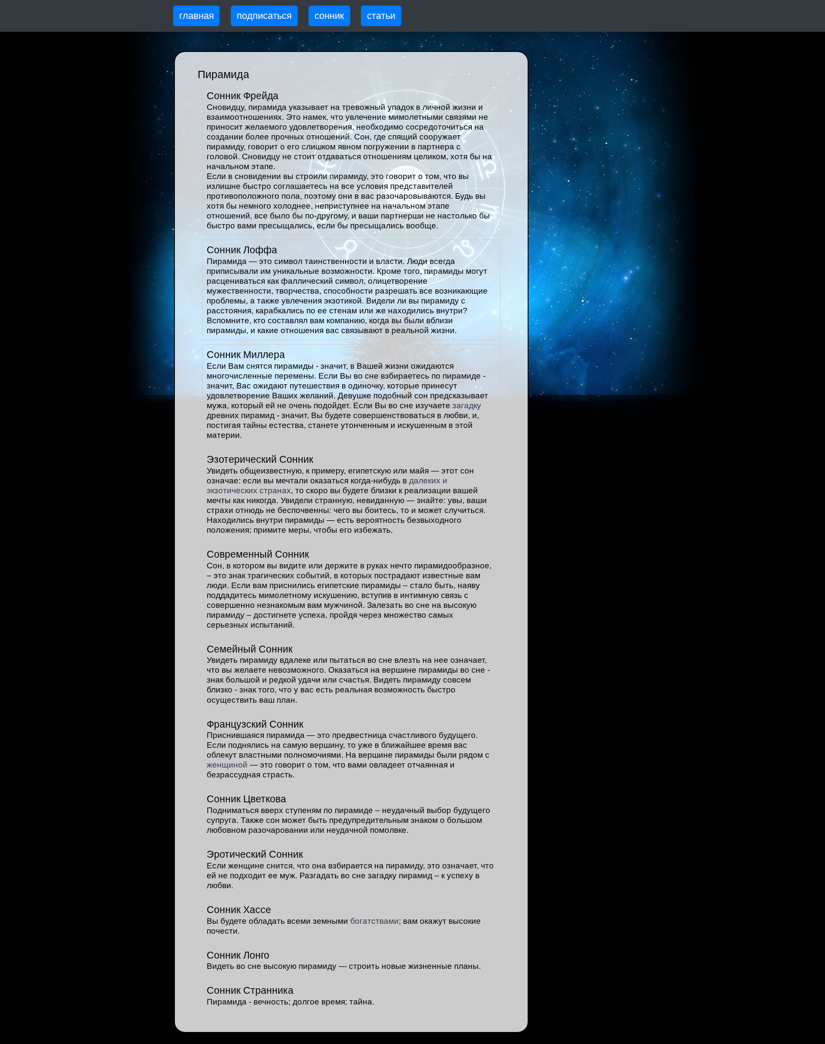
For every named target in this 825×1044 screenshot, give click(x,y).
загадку (466, 405)
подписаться (264, 15)
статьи (381, 15)
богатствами (374, 921)
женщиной (227, 764)
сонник (329, 15)
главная (196, 15)
